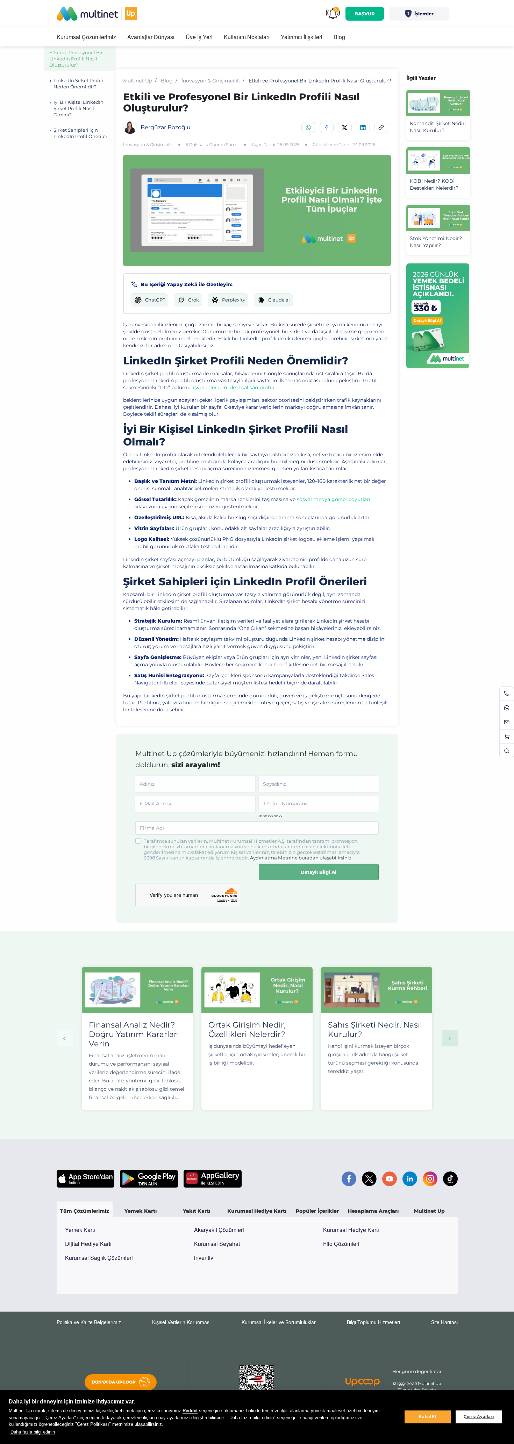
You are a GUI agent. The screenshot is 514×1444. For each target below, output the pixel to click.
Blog (339, 37)
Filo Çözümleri (341, 1244)
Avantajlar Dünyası (150, 37)
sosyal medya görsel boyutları (333, 499)
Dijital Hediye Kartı (88, 1244)
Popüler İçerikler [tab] (317, 1211)
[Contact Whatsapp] (507, 708)
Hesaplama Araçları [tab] (373, 1211)
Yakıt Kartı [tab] (196, 1211)
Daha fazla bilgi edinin (32, 1432)
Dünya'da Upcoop (114, 1382)
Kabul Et (427, 1416)
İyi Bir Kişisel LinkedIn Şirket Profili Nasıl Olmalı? (78, 108)
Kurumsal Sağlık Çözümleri (99, 1258)
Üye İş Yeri (199, 37)
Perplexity (233, 300)
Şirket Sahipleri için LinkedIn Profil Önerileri (81, 133)
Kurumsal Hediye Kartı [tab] (256, 1211)
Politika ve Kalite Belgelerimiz (89, 1322)
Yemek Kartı (80, 1230)
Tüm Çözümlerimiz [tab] (84, 1211)
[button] (419, 14)
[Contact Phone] (507, 694)
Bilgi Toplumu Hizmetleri (373, 1322)
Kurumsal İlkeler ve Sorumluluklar (279, 1322)
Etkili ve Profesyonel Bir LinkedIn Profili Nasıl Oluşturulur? (76, 59)
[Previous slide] (65, 1038)
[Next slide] (450, 1038)
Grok (193, 300)
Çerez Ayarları (479, 1416)
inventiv (203, 1258)
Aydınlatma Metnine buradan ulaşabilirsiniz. (301, 858)
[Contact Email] (507, 722)
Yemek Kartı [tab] (140, 1211)
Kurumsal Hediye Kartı (351, 1230)
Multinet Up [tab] (429, 1211)
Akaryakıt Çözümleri (219, 1230)
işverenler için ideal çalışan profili (233, 387)
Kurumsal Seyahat (217, 1244)
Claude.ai (279, 300)
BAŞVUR (365, 13)
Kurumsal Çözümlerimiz (86, 37)
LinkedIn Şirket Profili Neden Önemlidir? (78, 83)
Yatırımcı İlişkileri (301, 37)
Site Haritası (444, 1322)
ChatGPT (155, 300)
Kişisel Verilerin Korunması (181, 1322)
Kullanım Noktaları (247, 37)
